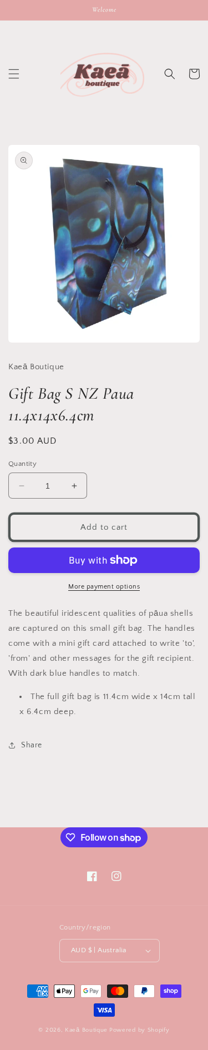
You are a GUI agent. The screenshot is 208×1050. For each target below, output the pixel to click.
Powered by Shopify (139, 1030)
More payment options (104, 586)
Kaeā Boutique (86, 1030)
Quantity (22, 464)
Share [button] (31, 745)
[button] (14, 74)
